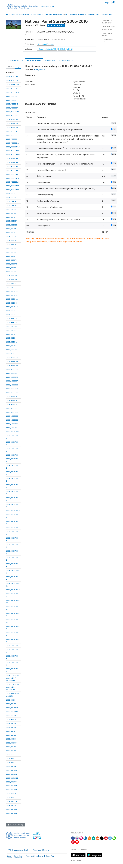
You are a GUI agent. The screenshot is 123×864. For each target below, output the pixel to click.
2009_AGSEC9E (12, 424)
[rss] (89, 838)
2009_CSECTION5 (12, 645)
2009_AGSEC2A (12, 358)
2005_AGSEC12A (12, 178)
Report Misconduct (14, 858)
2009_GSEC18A (11, 809)
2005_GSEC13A (12, 299)
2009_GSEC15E (11, 790)
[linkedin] (85, 838)
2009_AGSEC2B (12, 361)
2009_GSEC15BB (12, 778)
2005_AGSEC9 (11, 139)
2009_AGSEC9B (12, 412)
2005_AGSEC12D (12, 190)
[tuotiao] (106, 838)
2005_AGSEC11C (12, 174)
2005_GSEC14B (11, 318)
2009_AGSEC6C (12, 396)
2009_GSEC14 (11, 766)
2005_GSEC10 (11, 283)
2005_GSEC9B (11, 279)
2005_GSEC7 (11, 256)
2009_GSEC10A (11, 751)
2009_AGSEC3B (12, 369)
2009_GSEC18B (11, 813)
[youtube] (77, 842)
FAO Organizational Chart (18, 850)
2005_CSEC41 (11, 229)
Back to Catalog (16, 825)
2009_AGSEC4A (12, 373)
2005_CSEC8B (11, 225)
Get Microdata (57, 25)
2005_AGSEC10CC (13, 162)
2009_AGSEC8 (11, 404)
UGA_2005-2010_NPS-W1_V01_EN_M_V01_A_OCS (83, 14)
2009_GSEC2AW (12, 708)
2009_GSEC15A (11, 770)
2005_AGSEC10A (12, 143)
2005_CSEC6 (11, 213)
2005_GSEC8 (11, 268)
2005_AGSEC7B (12, 131)
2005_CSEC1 (10, 194)
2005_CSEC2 (11, 198)
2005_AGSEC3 (11, 96)
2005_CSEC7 (11, 217)
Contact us (18, 856)
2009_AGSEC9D (12, 420)
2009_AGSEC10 (12, 428)
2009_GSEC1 (10, 700)
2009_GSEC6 (11, 727)
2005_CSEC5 (11, 209)
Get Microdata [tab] (67, 60)
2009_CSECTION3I (13, 511)
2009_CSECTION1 (12, 432)
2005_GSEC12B (11, 295)
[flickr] (77, 838)
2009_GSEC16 (11, 793)
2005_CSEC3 (11, 201)
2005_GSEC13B (11, 303)
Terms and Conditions (34, 856)
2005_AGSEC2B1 (12, 92)
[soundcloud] (97, 838)
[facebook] (73, 838)
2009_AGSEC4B (12, 377)
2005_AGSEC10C (12, 158)
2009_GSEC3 (11, 716)
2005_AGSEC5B (12, 116)
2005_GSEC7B (11, 264)
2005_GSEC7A (11, 260)
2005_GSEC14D (12, 326)
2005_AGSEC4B (12, 104)
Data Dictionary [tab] (34, 61)
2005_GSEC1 (10, 233)
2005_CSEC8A (11, 221)
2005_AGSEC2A (12, 81)
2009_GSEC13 (11, 762)
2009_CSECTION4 (12, 528)
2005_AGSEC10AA (13, 147)
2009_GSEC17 (11, 797)
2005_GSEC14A (12, 315)
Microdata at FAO (48, 6)
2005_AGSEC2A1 (12, 84)
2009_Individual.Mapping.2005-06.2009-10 (12, 677)
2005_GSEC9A (11, 275)
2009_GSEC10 (11, 747)
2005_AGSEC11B (12, 170)
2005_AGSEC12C (12, 186)
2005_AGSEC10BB (13, 155)
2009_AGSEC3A (12, 365)
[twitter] (110, 838)
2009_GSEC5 (11, 723)
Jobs (9, 856)
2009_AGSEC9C (12, 416)
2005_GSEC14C (12, 322)
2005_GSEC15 (11, 330)
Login (107, 3)
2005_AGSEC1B (12, 77)
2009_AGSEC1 (11, 350)
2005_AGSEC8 (11, 135)
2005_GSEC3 (11, 240)
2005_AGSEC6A (12, 120)
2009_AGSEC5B (12, 385)
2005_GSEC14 (11, 311)
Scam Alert (50, 856)
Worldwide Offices (40, 850)
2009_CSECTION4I (13, 590)
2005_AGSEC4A (12, 100)
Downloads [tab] (50, 60)
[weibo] (73, 842)
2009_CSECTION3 (12, 455)
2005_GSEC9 (11, 272)
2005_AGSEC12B (12, 182)
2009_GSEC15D (11, 786)
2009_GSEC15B (11, 774)
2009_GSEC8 (11, 735)
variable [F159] (107, 14)
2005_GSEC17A (11, 342)
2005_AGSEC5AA (12, 112)
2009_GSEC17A (11, 801)
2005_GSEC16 (11, 334)
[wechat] (114, 838)
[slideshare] (93, 838)
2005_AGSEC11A (12, 166)
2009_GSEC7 (11, 731)
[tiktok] (102, 838)
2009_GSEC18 (11, 805)
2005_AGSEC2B (12, 88)
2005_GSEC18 (11, 346)
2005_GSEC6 (11, 252)
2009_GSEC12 (11, 758)
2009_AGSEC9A (12, 408)
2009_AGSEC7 (11, 400)
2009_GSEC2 (11, 704)
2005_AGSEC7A (12, 127)
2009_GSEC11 (11, 755)
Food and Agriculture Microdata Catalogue (27, 14)
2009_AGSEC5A (12, 381)
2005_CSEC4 (11, 205)
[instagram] (81, 838)
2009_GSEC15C (12, 782)
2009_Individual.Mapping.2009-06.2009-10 (12, 687)
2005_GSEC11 (11, 287)
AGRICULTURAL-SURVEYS (54, 14)
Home (8, 14)
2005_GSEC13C (12, 307)
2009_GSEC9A (11, 743)
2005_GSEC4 (11, 244)
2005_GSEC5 (11, 248)
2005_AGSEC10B (12, 151)
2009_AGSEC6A (12, 389)
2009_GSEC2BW (12, 712)
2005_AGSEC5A (12, 108)
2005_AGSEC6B (12, 123)
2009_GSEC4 (11, 719)
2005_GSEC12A (12, 291)
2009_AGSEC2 (11, 354)
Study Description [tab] (15, 60)
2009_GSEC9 (11, 739)
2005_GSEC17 (11, 338)
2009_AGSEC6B (12, 393)
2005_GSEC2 (11, 237)
